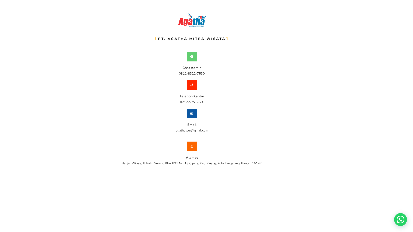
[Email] (192, 113)
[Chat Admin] (192, 56)
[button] (400, 219)
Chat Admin (191, 68)
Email (191, 124)
